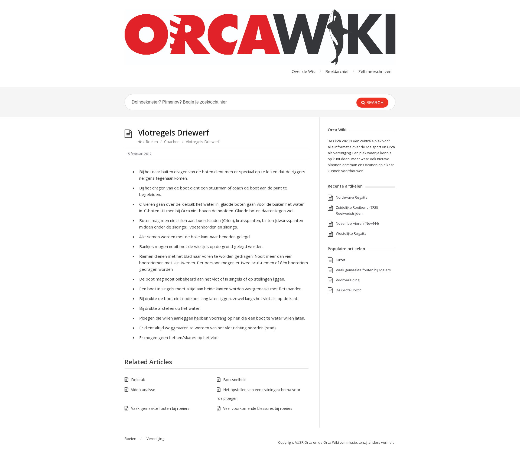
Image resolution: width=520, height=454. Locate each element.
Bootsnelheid (234, 379)
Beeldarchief (337, 71)
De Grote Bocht (348, 290)
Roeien (152, 141)
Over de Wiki (304, 71)
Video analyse (143, 389)
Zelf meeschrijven (374, 71)
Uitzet (340, 259)
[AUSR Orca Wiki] (260, 37)
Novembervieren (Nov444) (357, 223)
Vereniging (155, 438)
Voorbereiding (347, 280)
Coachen (172, 141)
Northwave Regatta (352, 197)
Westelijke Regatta (351, 233)
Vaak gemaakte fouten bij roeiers (160, 408)
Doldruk (138, 379)
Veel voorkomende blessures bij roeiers (257, 408)
